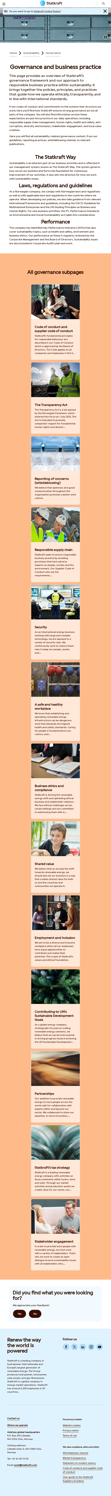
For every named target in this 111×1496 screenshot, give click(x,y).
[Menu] (4, 3)
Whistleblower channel (75, 1453)
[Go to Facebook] (66, 1347)
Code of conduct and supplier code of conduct (83, 1470)
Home (13, 52)
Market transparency (74, 1458)
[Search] (103, 3)
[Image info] (105, 37)
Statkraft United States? (47, 11)
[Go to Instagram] (91, 1347)
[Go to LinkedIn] (82, 1347)
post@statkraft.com (25, 1465)
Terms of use (70, 1435)
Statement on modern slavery (79, 1463)
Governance (53, 52)
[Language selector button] (97, 3)
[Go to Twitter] (74, 1347)
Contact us (13, 1418)
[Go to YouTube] (99, 1347)
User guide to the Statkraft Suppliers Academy (78, 1479)
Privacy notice (71, 1430)
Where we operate (17, 1425)
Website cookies (72, 1425)
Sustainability (31, 52)
